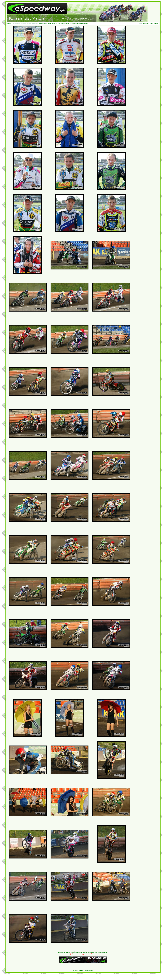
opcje (156, 23)
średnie (146, 23)
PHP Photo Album (86, 970)
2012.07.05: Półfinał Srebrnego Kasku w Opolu (71, 23)
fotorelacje (42, 23)
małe (151, 23)
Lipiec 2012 (51, 23)
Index (9, 23)
